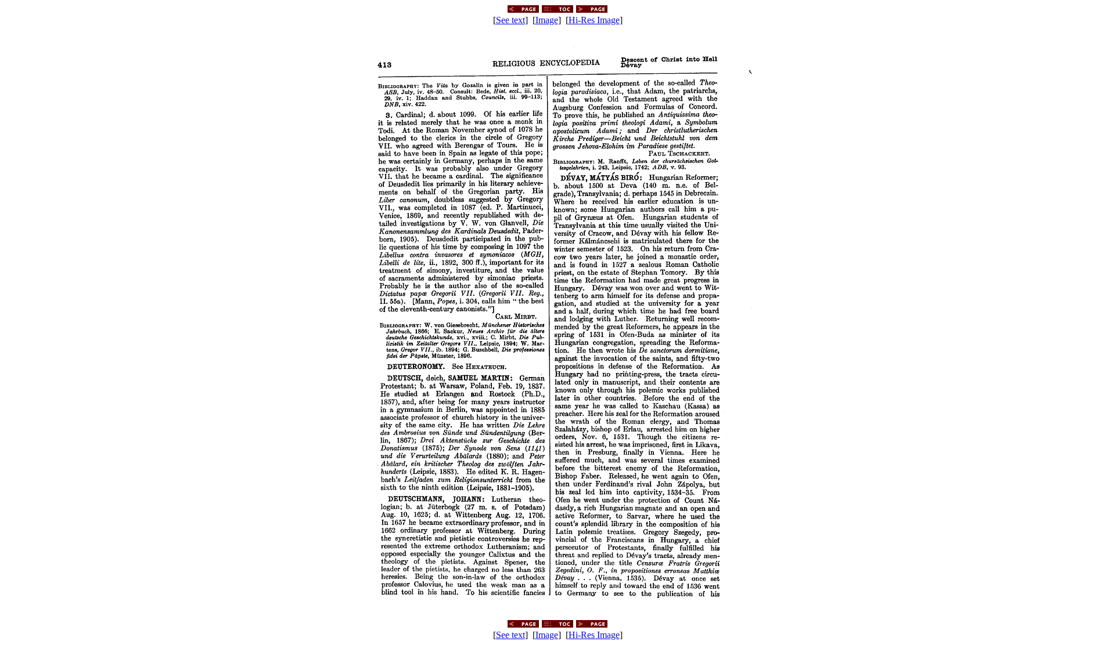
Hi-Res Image (594, 20)
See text (510, 20)
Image (546, 20)
